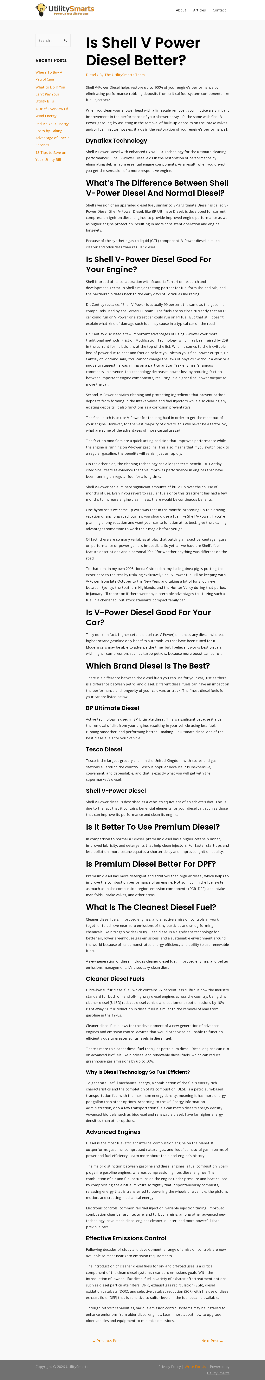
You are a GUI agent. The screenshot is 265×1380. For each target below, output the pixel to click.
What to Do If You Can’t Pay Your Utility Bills (50, 94)
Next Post (212, 1340)
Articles (199, 10)
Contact (219, 10)
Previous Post (106, 1340)
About (181, 10)
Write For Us (195, 1366)
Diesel (91, 74)
